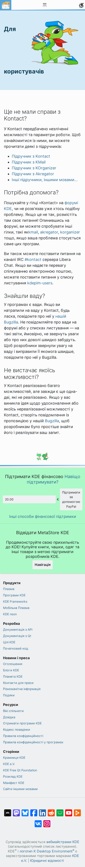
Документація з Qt (17, 636)
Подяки (9, 695)
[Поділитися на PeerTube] (77, 810)
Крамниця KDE (14, 757)
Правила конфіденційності (23, 736)
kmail (33, 232)
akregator (49, 232)
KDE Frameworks (15, 601)
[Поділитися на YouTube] (68, 810)
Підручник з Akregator (33, 174)
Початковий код (15, 648)
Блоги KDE (11, 670)
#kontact (33, 259)
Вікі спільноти (13, 711)
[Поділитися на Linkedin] (42, 810)
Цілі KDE (9, 642)
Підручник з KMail (29, 162)
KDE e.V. (9, 764)
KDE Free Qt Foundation (20, 770)
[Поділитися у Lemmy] (59, 810)
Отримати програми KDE (22, 723)
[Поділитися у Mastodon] (16, 810)
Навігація (43, 564)
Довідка (9, 717)
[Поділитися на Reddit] (51, 810)
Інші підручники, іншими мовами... (45, 179)
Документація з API (17, 629)
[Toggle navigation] (44, 5)
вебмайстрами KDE (62, 842)
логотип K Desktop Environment (47, 851)
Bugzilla (52, 420)
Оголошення (12, 664)
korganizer (70, 232)
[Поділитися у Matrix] (7, 810)
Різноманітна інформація (22, 689)
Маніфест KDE (13, 783)
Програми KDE (14, 595)
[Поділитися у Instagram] (46, 821)
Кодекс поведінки (16, 729)
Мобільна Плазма (16, 608)
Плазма (8, 589)
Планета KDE (12, 676)
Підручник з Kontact (31, 156)
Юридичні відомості (47, 861)
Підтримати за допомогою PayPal (71, 499)
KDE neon (10, 614)
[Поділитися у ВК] (38, 821)
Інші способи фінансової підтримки (42, 516)
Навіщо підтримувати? (53, 479)
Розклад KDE (12, 776)
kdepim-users (39, 283)
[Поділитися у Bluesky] (25, 810)
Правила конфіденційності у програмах (33, 742)
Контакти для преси (18, 683)
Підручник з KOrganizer (34, 168)
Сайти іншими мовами (20, 789)
